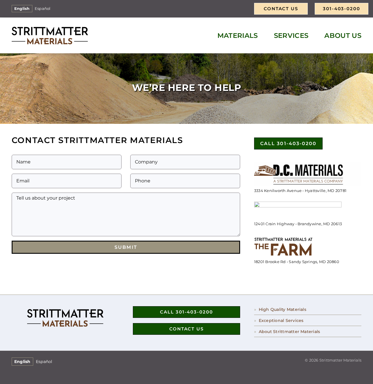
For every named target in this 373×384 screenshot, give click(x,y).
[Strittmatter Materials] (50, 29)
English (22, 8)
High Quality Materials (282, 309)
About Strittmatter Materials (289, 331)
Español (43, 8)
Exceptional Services (281, 320)
